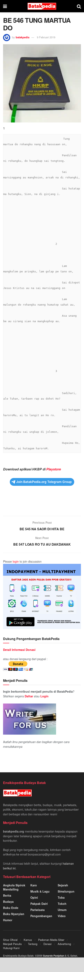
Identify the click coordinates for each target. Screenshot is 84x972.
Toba (61, 897)
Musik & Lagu (40, 891)
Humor (7, 920)
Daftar (29, 696)
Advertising (64, 944)
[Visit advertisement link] (42, 596)
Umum (62, 910)
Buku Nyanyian (13, 914)
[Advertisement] (42, 503)
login (16, 561)
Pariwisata (37, 910)
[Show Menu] (5, 6)
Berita (7, 895)
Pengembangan (41, 916)
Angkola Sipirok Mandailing (14, 887)
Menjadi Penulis (12, 944)
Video (62, 916)
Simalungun (66, 891)
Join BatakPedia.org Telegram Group (44, 482)
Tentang (32, 944)
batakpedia (22, 37)
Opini (34, 897)
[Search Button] (79, 6)
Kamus (28, 940)
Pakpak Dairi (39, 904)
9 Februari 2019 (46, 37)
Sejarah (63, 885)
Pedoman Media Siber (51, 940)
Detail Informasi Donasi (19, 650)
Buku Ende (10, 908)
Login (44, 696)
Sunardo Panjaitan (54, 955)
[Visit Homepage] (42, 6)
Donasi (47, 944)
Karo (33, 885)
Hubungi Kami (11, 948)
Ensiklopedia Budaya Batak (18, 955)
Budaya (8, 901)
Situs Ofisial (10, 940)
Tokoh (62, 904)
